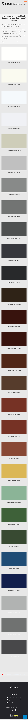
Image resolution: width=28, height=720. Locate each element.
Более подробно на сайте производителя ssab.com (15, 674)
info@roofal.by (13, 702)
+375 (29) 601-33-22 (15, 697)
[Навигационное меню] (25, 2)
